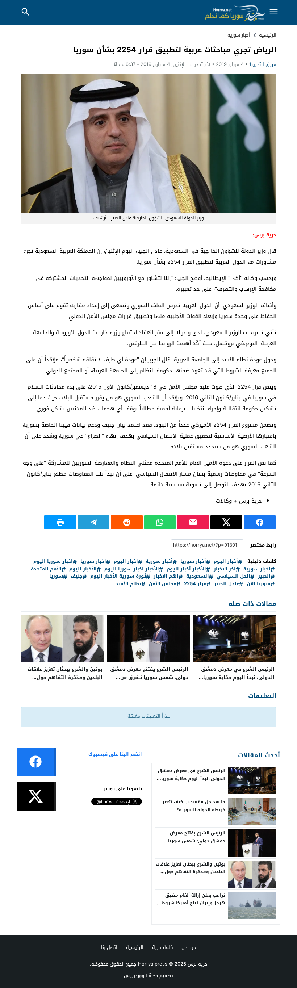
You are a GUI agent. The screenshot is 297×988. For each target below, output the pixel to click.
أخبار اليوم (226, 561)
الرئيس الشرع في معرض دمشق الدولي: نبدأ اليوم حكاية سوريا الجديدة (238, 677)
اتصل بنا (109, 947)
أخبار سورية (238, 34)
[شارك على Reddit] (127, 522)
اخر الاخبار (225, 569)
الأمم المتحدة (46, 569)
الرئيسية (134, 947)
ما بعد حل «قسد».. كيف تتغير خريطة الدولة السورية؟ (193, 806)
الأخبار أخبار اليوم (186, 569)
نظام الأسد (128, 584)
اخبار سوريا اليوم (53, 561)
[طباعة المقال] (60, 522)
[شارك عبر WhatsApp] (160, 522)
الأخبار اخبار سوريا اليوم (131, 569)
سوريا (56, 576)
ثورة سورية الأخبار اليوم (118, 576)
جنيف (77, 576)
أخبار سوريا (193, 561)
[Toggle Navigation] (273, 12)
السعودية (197, 576)
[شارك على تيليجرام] (93, 522)
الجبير (264, 576)
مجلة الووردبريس (141, 975)
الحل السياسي (233, 576)
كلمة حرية (162, 947)
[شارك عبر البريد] (193, 522)
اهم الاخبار (166, 576)
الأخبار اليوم (83, 569)
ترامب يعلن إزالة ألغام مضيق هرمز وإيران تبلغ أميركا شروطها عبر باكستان (190, 903)
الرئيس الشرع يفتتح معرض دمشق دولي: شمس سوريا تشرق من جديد (149, 677)
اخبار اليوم (126, 561)
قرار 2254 (195, 584)
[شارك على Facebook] (260, 522)
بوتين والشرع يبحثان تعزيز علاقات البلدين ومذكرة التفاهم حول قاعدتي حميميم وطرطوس (65, 677)
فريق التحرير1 (262, 64)
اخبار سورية (257, 569)
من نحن (188, 947)
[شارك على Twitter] (226, 522)
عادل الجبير (226, 584)
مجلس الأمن (162, 584)
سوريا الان (259, 584)
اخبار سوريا (93, 561)
